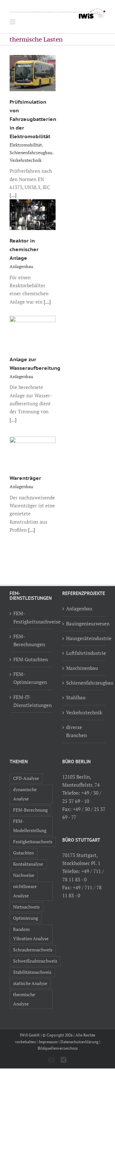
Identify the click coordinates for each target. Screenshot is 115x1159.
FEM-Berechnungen (29, 640)
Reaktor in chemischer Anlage (24, 249)
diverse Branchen (76, 731)
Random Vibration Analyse (31, 933)
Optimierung (25, 918)
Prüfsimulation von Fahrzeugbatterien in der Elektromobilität (33, 119)
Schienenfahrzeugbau (31, 152)
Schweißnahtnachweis (35, 961)
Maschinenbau (82, 668)
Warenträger (25, 478)
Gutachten (23, 853)
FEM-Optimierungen (30, 678)
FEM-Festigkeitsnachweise (31, 617)
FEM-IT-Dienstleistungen (31, 701)
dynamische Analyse (25, 794)
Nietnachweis (26, 907)
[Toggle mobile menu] (13, 22)
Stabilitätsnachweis (32, 972)
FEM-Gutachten (30, 659)
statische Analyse (30, 983)
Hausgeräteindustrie (84, 638)
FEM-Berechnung (30, 810)
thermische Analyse (24, 999)
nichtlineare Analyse (25, 891)
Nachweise (23, 875)
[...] (13, 195)
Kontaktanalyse (28, 864)
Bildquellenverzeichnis (58, 1048)
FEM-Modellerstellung (29, 825)
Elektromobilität (26, 145)
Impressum (48, 1041)
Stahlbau (76, 697)
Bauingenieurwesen (84, 623)
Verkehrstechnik (26, 160)
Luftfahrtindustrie (84, 653)
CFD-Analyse (26, 778)
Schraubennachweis (32, 950)
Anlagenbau (21, 266)
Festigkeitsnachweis (32, 842)
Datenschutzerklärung (79, 1041)
